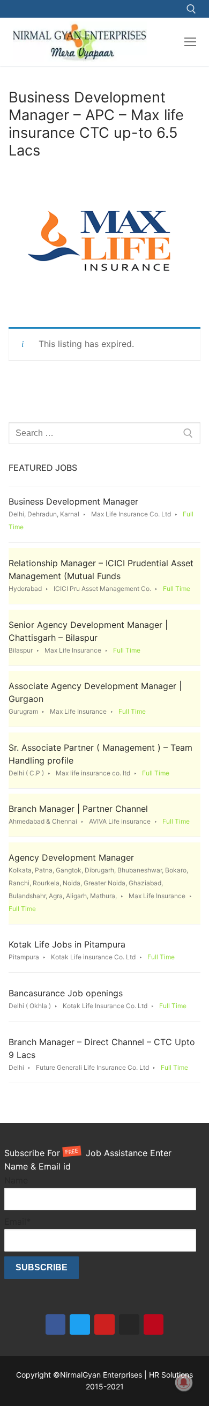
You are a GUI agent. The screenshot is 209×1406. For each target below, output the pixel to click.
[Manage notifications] (183, 1382)
